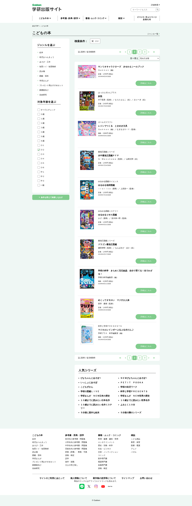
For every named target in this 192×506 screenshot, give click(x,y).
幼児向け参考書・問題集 (75, 439)
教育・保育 (135, 442)
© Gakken (96, 500)
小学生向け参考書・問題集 (76, 442)
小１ (42, 145)
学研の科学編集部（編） (108, 277)
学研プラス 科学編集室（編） (111, 333)
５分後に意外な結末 (90, 412)
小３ (42, 154)
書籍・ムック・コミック (109, 435)
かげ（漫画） (103, 218)
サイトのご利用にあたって (52, 478)
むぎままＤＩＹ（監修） (127, 129)
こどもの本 (44, 26)
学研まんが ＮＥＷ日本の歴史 (95, 396)
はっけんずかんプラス (107, 92)
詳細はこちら (146, 83)
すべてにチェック (48, 110)
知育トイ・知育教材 (40, 449)
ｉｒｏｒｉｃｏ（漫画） (108, 189)
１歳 (42, 119)
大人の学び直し (71, 465)
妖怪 (100, 96)
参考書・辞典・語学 (74, 435)
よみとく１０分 (127, 405)
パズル (133, 452)
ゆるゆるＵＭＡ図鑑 (107, 215)
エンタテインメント (106, 442)
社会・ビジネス (104, 449)
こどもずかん (87, 387)
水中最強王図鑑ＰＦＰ (108, 155)
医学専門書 (102, 459)
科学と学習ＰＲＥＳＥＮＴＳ (110, 326)
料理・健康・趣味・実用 (108, 439)
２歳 (42, 123)
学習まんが (36, 459)
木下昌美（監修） (105, 100)
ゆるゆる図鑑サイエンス (108, 181)
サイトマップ (128, 478)
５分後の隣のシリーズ (130, 412)
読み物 (35, 452)
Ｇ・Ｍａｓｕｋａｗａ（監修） (111, 159)
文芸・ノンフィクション (108, 452)
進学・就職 (69, 462)
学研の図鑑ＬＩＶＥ (90, 391)
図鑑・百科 (36, 455)
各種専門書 (102, 465)
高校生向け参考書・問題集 (76, 449)
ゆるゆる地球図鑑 (106, 185)
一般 (42, 185)
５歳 (42, 136)
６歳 (42, 141)
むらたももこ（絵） (123, 100)
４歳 (42, 132)
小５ (42, 163)
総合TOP (35, 26)
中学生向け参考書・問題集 (76, 445)
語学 (67, 459)
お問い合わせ (146, 478)
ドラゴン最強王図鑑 (107, 244)
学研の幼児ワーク (128, 387)
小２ (42, 150)
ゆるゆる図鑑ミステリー (108, 211)
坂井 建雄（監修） (106, 304)
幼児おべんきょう (39, 442)
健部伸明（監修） (105, 248)
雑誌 (133, 435)
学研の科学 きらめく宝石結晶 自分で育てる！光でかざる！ (125, 272)
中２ (42, 176)
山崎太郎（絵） (132, 159)
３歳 (42, 127)
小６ (42, 167)
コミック (101, 455)
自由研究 (36, 468)
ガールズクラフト (105, 122)
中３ (42, 181)
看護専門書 (102, 462)
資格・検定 (69, 455)
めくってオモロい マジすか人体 (113, 300)
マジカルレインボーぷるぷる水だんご (116, 330)
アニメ (133, 449)
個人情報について (78, 478)
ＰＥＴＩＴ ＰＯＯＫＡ (131, 382)
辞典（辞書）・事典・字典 (76, 452)
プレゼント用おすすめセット (44, 462)
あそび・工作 (37, 445)
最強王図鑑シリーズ (106, 152)
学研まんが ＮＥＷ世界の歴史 (135, 396)
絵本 (34, 439)
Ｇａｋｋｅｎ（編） (106, 70)
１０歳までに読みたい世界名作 (135, 400)
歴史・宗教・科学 (105, 445)
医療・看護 (135, 445)
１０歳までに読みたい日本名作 (95, 400)
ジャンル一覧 (153, 34)
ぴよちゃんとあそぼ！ (91, 378)
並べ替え (134, 58)
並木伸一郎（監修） (119, 218)
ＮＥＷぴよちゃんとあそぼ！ (134, 378)
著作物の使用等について (104, 478)
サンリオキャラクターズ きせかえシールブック (121, 67)
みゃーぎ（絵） (140, 100)
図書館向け (36, 465)
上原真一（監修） (128, 189)
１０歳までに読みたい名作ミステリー (96, 406)
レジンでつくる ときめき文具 (112, 126)
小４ (42, 159)
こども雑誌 (135, 439)
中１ (42, 172)
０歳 (42, 114)
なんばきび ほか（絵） (125, 248)
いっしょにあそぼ (89, 382)
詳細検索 (155, 5)
